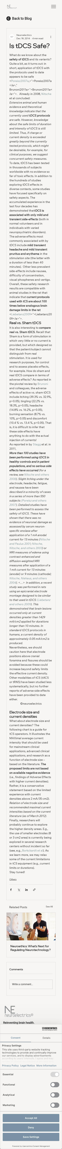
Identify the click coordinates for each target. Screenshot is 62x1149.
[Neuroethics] (31, 926)
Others (13, 879)
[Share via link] (34, 889)
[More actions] (51, 37)
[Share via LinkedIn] (26, 889)
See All (49, 906)
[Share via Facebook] (10, 889)
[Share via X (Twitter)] (18, 889)
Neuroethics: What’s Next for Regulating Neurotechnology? (30, 948)
